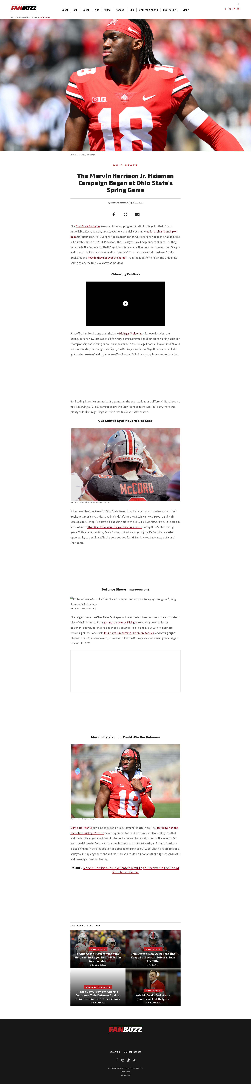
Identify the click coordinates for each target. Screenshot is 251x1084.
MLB (132, 10)
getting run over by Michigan (121, 622)
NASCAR (120, 10)
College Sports (148, 10)
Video (186, 10)
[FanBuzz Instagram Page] (229, 9)
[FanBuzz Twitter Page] (238, 9)
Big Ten (34, 17)
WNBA (107, 10)
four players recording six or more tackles (129, 633)
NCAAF (65, 10)
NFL (75, 10)
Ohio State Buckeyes (88, 226)
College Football (19, 17)
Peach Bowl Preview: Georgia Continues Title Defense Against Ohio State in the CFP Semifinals (98, 995)
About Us (115, 1052)
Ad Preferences (132, 1052)
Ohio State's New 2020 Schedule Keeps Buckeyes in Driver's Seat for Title (153, 957)
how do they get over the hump (107, 257)
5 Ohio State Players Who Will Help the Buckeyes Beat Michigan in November (98, 957)
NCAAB (86, 10)
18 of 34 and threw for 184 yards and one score (114, 527)
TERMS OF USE (126, 1072)
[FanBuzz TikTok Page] (234, 9)
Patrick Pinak (154, 965)
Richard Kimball (119, 202)
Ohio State (45, 17)
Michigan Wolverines (131, 333)
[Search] (238, 4)
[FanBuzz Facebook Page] (225, 9)
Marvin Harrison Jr (81, 828)
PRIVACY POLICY (125, 1075)
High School (170, 10)
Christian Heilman (99, 965)
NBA (97, 10)
